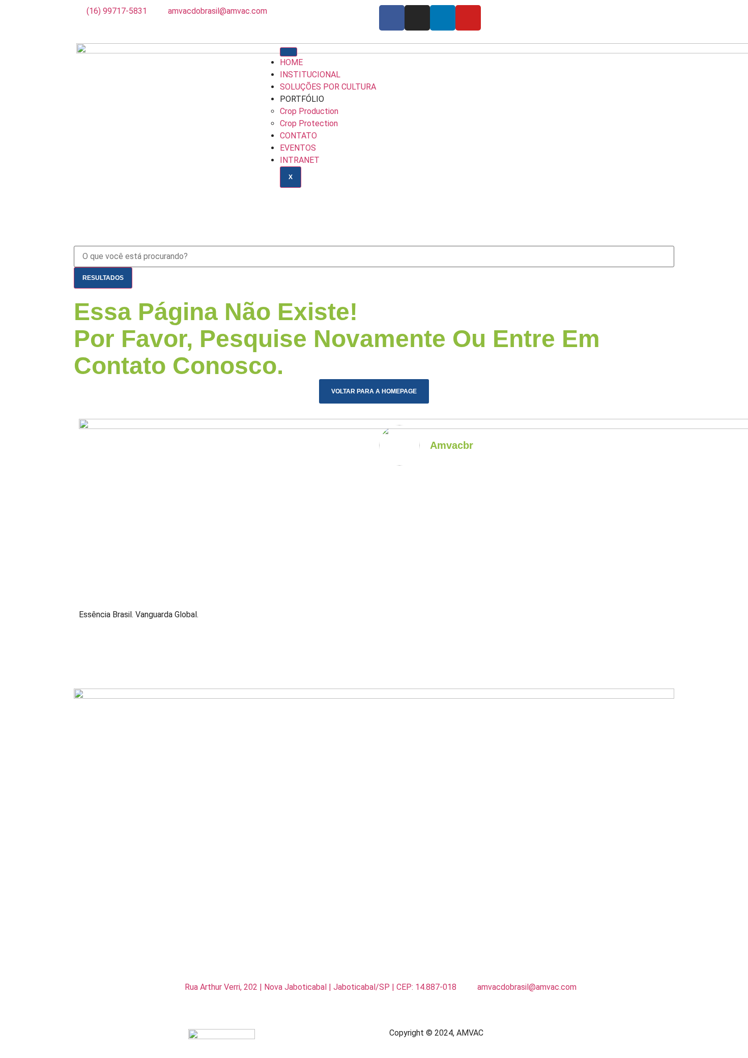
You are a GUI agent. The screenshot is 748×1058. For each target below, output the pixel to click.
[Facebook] (392, 18)
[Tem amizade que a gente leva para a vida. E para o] (634, 643)
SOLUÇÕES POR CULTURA (328, 87)
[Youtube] (468, 18)
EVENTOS (298, 148)
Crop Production (309, 111)
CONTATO (298, 135)
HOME (291, 62)
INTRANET (300, 160)
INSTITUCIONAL (310, 74)
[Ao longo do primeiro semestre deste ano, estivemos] (560, 643)
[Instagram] (417, 18)
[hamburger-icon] (288, 51)
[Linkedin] (442, 18)
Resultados (103, 277)
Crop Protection (309, 123)
